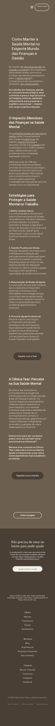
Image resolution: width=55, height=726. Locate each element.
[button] (32, 7)
